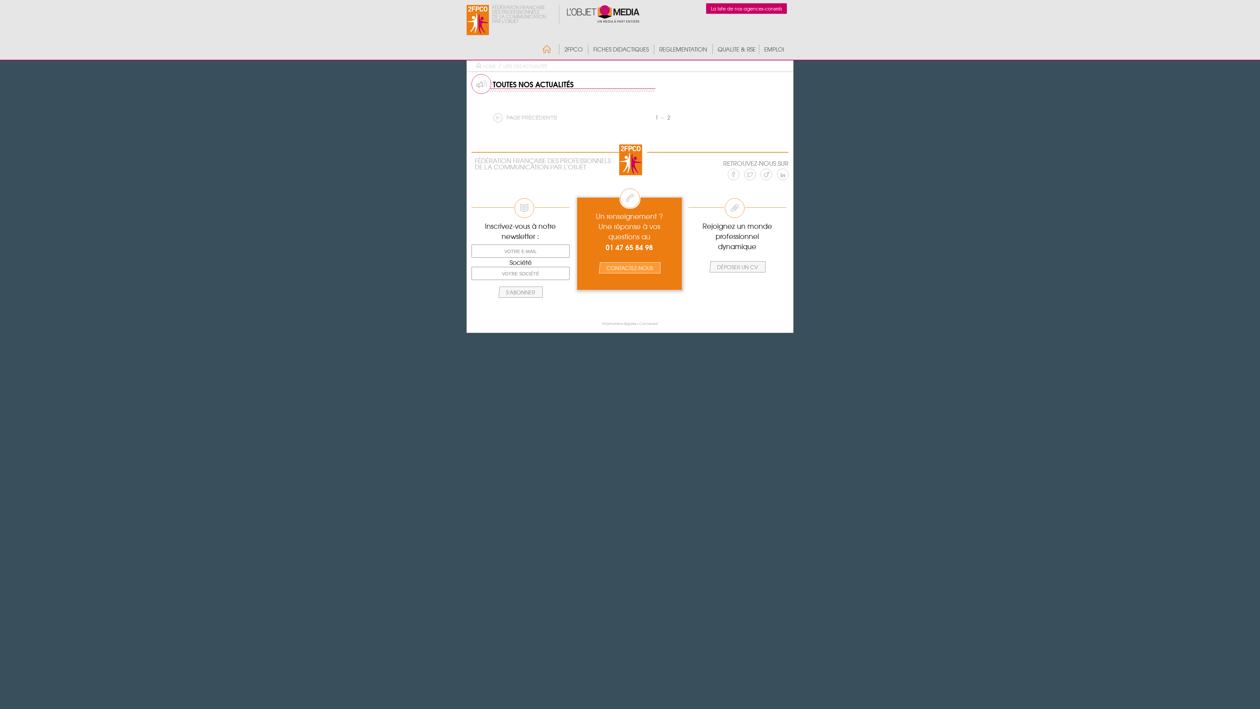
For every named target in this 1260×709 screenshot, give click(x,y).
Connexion (648, 323)
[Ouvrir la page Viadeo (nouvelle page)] (766, 174)
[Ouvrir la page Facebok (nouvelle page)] (733, 174)
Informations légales (619, 323)
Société (521, 262)
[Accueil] (543, 49)
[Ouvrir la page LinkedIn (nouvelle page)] (782, 174)
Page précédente (531, 118)
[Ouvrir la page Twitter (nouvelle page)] (750, 174)
